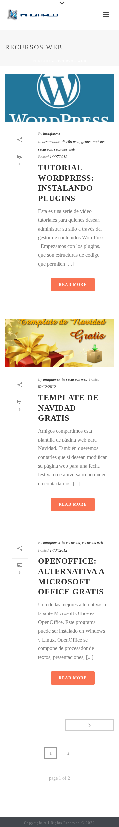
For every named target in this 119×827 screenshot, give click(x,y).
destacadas (51, 141)
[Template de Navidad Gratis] (59, 343)
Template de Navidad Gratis (68, 407)
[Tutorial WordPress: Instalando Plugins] (59, 98)
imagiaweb (51, 134)
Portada (42, 61)
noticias (99, 141)
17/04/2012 (58, 550)
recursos (45, 149)
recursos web (64, 149)
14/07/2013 (58, 157)
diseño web (70, 141)
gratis (86, 141)
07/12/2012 (47, 387)
